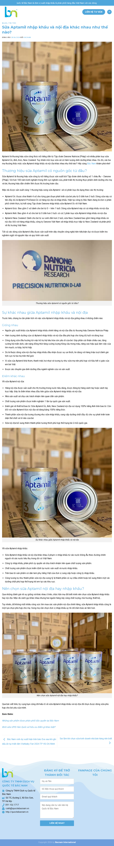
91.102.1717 (13, 804)
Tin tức (12, 23)
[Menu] (109, 12)
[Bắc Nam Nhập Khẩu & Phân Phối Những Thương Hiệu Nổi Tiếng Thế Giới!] (10, 12)
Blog (4, 23)
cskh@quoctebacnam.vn (17, 808)
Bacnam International (65, 842)
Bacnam (27, 37)
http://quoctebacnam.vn (16, 812)
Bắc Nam (91, 163)
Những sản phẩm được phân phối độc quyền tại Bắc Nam (30, 720)
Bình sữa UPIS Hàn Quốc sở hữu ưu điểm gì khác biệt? (28, 727)
